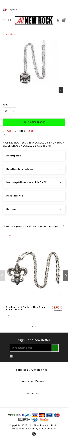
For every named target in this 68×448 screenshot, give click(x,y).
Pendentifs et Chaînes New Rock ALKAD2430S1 (25, 308)
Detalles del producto (19, 169)
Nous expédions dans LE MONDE (26, 182)
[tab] (34, 156)
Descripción (13, 155)
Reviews (11, 209)
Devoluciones (14, 195)
